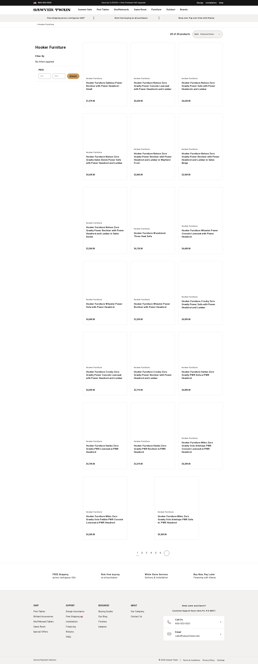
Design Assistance (75, 611)
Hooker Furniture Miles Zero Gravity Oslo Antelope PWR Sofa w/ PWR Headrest (175, 519)
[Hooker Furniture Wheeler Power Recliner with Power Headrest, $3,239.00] (153, 278)
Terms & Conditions (191, 660)
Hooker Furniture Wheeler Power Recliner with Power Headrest (152, 305)
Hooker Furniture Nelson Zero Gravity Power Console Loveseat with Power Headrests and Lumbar (152, 86)
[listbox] (211, 34)
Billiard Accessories (43, 616)
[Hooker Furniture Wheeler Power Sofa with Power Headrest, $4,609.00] (105, 278)
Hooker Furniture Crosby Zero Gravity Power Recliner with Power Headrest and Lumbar (153, 375)
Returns (70, 632)
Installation (211, 3)
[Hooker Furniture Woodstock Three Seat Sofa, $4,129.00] (153, 204)
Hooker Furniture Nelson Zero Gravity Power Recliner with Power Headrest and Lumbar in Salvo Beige (200, 158)
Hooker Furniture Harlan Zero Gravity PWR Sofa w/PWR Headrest (198, 375)
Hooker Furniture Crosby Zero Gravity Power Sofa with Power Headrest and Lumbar (198, 304)
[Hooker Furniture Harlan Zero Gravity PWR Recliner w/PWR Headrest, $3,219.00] (153, 419)
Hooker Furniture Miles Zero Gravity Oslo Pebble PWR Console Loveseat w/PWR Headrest (104, 519)
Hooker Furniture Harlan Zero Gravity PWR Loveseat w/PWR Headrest (102, 448)
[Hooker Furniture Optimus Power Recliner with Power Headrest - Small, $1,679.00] (105, 59)
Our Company (137, 611)
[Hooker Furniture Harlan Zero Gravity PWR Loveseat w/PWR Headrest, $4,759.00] (105, 419)
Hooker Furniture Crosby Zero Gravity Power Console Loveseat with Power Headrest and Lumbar (104, 375)
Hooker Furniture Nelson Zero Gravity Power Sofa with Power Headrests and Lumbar (198, 86)
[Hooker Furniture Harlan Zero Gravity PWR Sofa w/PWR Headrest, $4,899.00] (200, 349)
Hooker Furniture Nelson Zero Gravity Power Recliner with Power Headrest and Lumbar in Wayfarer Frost (153, 158)
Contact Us (136, 616)
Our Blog (102, 616)
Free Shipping (73, 616)
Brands (184, 9)
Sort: (196, 34)
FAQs (68, 637)
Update (73, 76)
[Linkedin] (154, 624)
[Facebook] (137, 624)
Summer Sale (85, 9)
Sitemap (221, 660)
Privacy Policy (209, 660)
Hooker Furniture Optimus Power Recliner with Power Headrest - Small (104, 86)
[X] (148, 624)
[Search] (204, 10)
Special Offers (40, 632)
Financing (71, 626)
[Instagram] (132, 624)
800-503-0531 (45, 3)
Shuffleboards (121, 9)
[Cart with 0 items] (217, 10)
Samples (102, 626)
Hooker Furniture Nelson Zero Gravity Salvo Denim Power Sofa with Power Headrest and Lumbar (104, 159)
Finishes (102, 621)
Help (221, 3)
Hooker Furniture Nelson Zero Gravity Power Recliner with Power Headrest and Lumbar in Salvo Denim (105, 232)
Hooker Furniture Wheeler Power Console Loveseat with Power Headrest (200, 233)
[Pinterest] (143, 624)
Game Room (140, 9)
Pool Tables (103, 9)
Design (200, 3)
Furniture (156, 9)
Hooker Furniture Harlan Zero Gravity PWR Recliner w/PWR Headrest (150, 448)
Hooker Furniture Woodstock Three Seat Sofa (150, 235)
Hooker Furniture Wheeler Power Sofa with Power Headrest (104, 305)
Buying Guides (105, 611)
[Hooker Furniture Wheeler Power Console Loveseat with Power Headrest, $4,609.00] (200, 204)
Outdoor (170, 9)
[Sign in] (211, 10)
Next (166, 553)
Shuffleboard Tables (43, 621)
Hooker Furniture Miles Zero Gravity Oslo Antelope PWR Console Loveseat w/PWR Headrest (197, 447)
